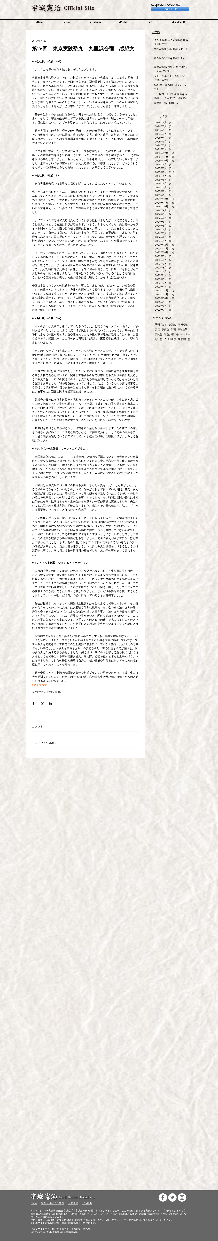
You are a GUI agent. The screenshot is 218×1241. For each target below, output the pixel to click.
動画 (173, 329)
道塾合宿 (169, 334)
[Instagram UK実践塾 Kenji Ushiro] (182, 1197)
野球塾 (158, 339)
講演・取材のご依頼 (52, 1203)
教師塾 (165, 329)
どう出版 (87, 1203)
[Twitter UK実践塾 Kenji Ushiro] (172, 1197)
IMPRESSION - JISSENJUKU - (46, 692)
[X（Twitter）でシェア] (42, 703)
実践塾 (158, 334)
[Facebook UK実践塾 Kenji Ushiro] (163, 1197)
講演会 (172, 324)
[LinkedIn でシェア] (50, 703)
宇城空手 (182, 329)
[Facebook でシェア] (33, 703)
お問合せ (73, 1203)
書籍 (157, 329)
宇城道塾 (183, 324)
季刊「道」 (161, 324)
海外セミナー (183, 334)
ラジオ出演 (170, 339)
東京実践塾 (184, 339)
